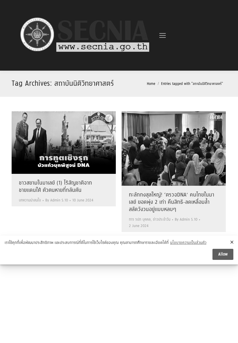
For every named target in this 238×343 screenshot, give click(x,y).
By (56, 200)
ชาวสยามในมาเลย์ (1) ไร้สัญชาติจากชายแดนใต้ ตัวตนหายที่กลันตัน (55, 187)
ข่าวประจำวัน (161, 220)
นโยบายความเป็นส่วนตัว (188, 243)
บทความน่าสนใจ (30, 200)
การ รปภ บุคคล (140, 220)
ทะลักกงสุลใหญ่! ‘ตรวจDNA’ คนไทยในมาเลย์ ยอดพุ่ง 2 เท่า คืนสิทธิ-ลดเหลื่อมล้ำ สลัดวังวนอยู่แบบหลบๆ (171, 202)
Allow (223, 254)
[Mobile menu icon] (162, 35)
